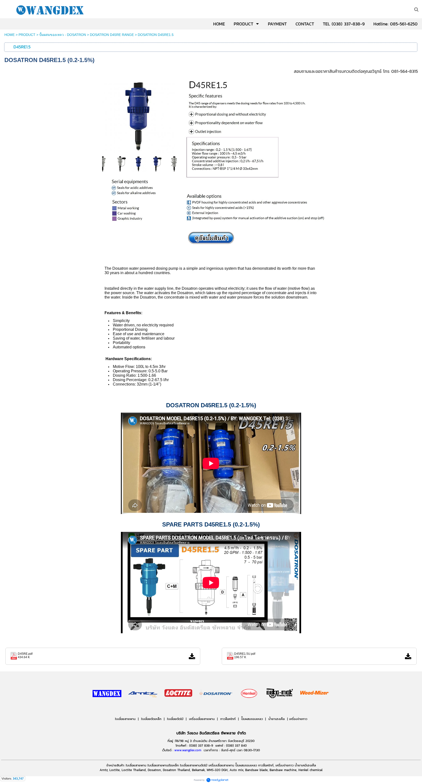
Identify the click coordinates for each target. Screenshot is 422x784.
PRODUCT (27, 35)
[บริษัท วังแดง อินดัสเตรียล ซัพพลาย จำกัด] (107, 708)
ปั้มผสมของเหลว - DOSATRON (62, 35)
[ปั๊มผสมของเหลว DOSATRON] (216, 708)
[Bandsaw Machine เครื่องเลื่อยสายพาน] (296, 708)
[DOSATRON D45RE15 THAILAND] (211, 226)
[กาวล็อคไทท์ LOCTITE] (178, 708)
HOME (9, 35)
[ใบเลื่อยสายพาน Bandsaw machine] (143, 708)
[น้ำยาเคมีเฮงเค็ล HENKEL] (249, 708)
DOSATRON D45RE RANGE (112, 35)
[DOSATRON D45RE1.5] (211, 246)
